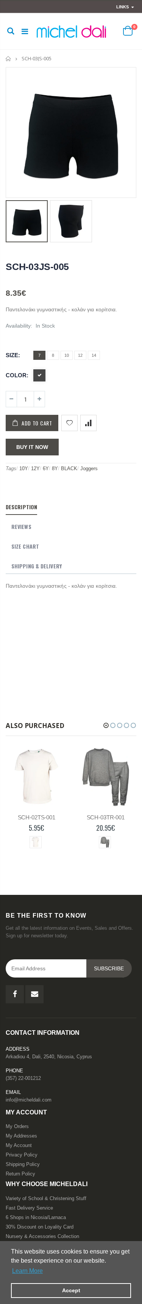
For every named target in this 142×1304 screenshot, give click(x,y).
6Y (46, 468)
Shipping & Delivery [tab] (36, 566)
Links (122, 7)
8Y (55, 468)
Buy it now (32, 447)
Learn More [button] (27, 1271)
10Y (23, 468)
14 (94, 355)
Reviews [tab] (21, 526)
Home (8, 58)
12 (80, 355)
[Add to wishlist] (69, 423)
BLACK (69, 468)
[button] (106, 725)
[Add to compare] (88, 423)
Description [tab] (21, 507)
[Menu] (25, 31)
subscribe (109, 968)
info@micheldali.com (28, 1100)
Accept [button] (71, 1290)
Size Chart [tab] (25, 546)
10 (66, 355)
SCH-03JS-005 (37, 266)
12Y (35, 468)
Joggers (89, 468)
